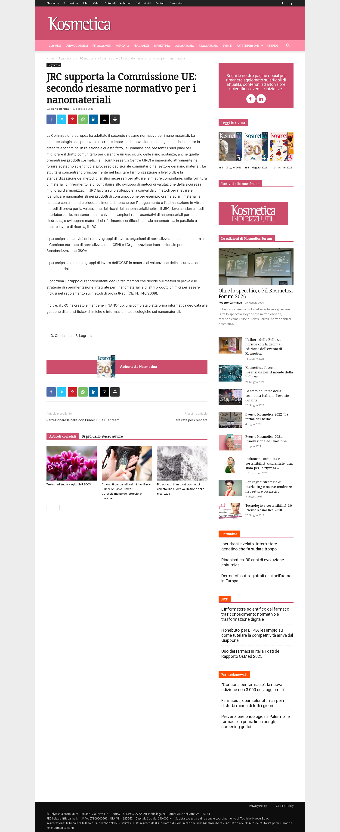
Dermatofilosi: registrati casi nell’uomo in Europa (256, 578)
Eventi (227, 46)
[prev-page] (49, 507)
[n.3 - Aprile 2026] (282, 148)
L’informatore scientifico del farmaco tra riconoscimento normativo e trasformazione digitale (255, 614)
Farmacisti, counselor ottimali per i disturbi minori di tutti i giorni (252, 703)
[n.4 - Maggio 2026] (256, 148)
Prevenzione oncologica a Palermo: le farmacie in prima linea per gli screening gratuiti (255, 721)
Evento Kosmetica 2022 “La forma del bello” (266, 416)
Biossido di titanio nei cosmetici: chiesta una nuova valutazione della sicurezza (180, 489)
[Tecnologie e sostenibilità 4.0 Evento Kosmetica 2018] (230, 511)
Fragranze (141, 46)
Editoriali (110, 3)
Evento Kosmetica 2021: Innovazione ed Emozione (266, 438)
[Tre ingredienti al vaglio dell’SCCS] (71, 463)
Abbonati (125, 3)
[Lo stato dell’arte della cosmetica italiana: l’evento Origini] (230, 397)
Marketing (162, 46)
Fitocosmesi (102, 46)
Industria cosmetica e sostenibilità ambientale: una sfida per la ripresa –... (269, 463)
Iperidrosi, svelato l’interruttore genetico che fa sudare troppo (249, 546)
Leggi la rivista (233, 123)
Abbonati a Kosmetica (138, 366)
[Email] (104, 119)
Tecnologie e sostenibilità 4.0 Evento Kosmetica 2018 (268, 507)
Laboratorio (184, 46)
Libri (86, 3)
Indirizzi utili (143, 3)
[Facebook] (282, 3)
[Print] (115, 119)
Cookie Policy (285, 806)
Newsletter (177, 3)
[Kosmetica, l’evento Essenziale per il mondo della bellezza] (230, 373)
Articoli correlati (62, 436)
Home (50, 58)
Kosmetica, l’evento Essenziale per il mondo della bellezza (269, 372)
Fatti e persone (248, 46)
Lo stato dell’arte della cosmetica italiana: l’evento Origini (267, 395)
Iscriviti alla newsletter (240, 183)
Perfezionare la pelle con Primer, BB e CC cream (83, 420)
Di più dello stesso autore (102, 436)
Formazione (71, 3)
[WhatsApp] (83, 119)
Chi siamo (52, 3)
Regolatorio (208, 46)
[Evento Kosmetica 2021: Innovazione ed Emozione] (230, 442)
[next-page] (57, 507)
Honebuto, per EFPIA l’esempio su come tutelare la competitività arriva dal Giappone (257, 635)
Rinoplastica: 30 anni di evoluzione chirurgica (252, 562)
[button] (288, 46)
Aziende (272, 46)
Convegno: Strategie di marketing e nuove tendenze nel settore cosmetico (268, 487)
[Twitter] (61, 119)
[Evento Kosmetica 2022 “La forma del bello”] (230, 420)
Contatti (160, 3)
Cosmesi (55, 46)
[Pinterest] (72, 119)
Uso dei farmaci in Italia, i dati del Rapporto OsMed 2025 (250, 654)
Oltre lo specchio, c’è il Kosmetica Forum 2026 (256, 293)
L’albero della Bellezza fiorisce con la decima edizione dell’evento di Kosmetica (263, 346)
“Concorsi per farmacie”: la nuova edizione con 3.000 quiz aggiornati (252, 687)
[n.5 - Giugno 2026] (230, 148)
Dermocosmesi (77, 46)
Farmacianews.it (234, 674)
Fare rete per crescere (190, 420)
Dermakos (229, 534)
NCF (224, 599)
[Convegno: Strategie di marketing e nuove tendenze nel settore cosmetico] (230, 488)
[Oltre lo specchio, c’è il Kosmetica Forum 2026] (256, 266)
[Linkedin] (290, 3)
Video (96, 3)
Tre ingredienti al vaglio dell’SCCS (68, 484)
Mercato (122, 46)
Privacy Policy (258, 806)
